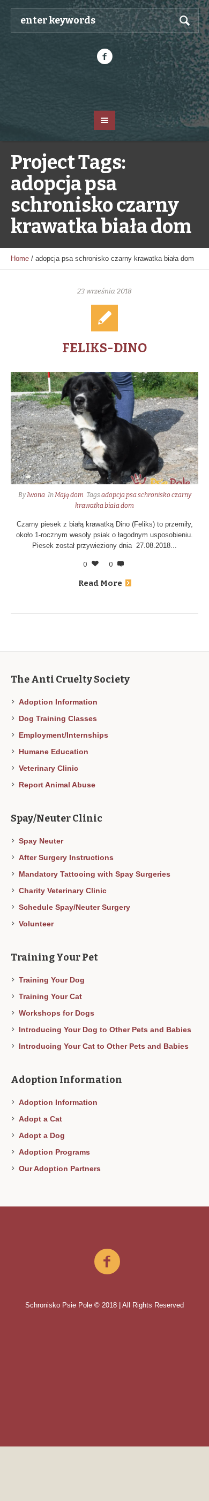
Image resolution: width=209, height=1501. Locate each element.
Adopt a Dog (42, 1135)
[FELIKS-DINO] (104, 428)
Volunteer (36, 923)
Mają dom (69, 495)
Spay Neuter (41, 841)
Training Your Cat (50, 996)
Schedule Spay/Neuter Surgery (74, 907)
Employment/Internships (63, 735)
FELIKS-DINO (104, 348)
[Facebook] (104, 57)
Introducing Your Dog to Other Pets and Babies (105, 1029)
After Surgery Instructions (66, 857)
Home (20, 258)
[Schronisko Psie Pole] (105, 86)
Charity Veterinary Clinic (63, 890)
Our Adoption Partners (60, 1168)
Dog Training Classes (58, 718)
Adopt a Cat (40, 1119)
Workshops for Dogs (56, 1013)
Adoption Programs (54, 1152)
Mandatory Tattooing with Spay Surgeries (94, 874)
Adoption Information (58, 702)
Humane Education (53, 751)
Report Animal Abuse (57, 784)
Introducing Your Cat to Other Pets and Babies (104, 1046)
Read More (100, 583)
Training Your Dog (52, 980)
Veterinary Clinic (48, 768)
